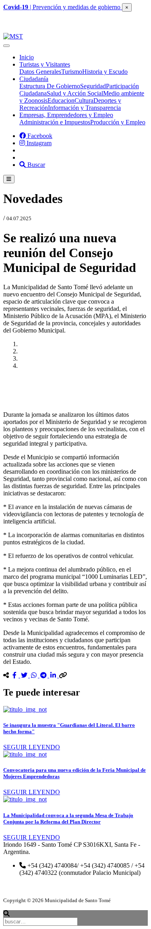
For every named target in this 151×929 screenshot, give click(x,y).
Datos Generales (40, 71)
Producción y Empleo (117, 122)
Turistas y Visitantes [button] (44, 64)
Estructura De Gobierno (49, 86)
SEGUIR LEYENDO (31, 747)
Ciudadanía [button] (33, 78)
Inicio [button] (26, 57)
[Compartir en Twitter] (25, 675)
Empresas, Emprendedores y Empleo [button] (66, 115)
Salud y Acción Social (75, 93)
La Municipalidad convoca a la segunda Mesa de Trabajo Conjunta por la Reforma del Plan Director (68, 818)
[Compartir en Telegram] (44, 675)
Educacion (61, 100)
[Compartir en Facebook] (15, 675)
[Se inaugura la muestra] (25, 709)
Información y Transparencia (84, 107)
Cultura (83, 100)
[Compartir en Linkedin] (54, 675)
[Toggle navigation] (6, 46)
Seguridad (93, 86)
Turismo (71, 71)
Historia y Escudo (105, 71)
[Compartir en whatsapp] (34, 675)
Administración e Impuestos (54, 122)
